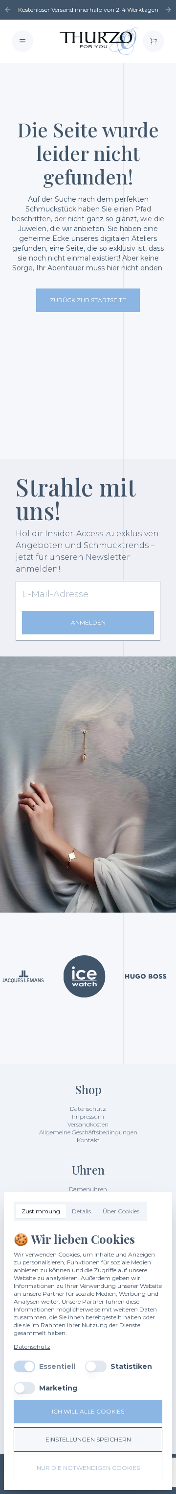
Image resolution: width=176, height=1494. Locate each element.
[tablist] (80, 1211)
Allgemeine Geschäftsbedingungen (88, 1132)
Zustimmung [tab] (41, 1211)
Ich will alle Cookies (88, 1411)
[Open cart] (153, 41)
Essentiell (57, 1366)
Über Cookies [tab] (121, 1211)
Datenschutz (88, 1108)
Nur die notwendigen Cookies (88, 1467)
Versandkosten (88, 1124)
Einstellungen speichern (88, 1439)
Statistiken (131, 1366)
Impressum (88, 1116)
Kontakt (88, 1140)
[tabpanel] (88, 1312)
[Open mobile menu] (22, 41)
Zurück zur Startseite (88, 300)
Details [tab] (81, 1211)
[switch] (24, 1366)
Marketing (58, 1388)
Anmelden (88, 622)
